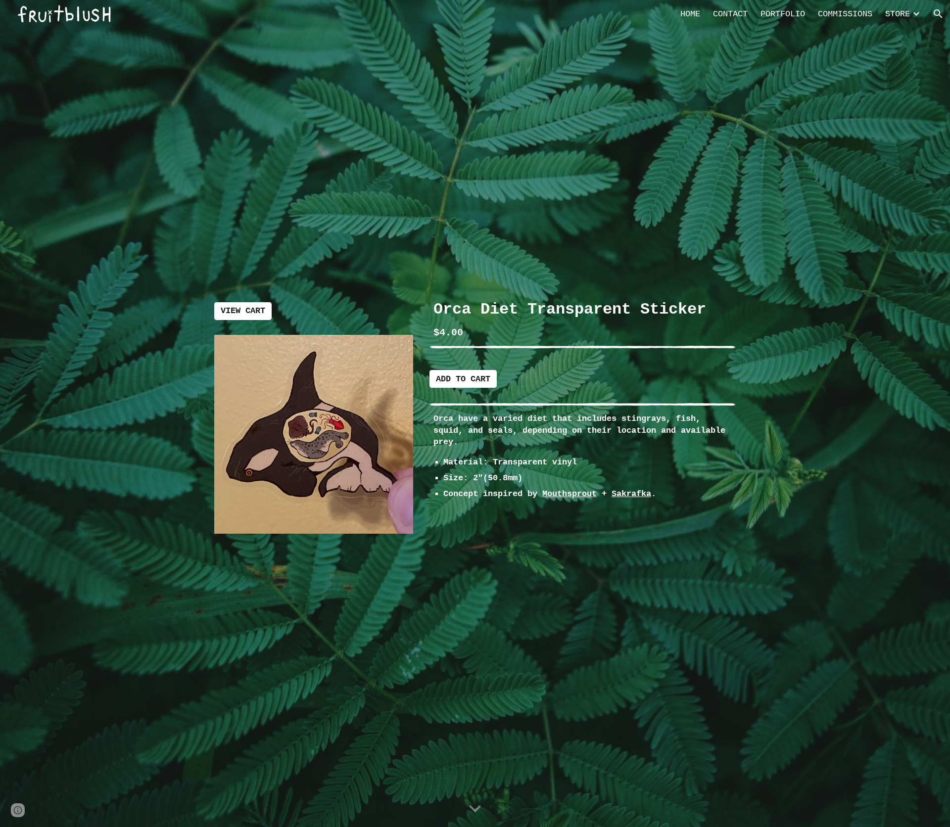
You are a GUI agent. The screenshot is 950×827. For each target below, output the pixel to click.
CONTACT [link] (730, 14)
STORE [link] (897, 14)
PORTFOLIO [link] (782, 14)
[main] (582, 319)
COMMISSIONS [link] (845, 14)
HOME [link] (690, 14)
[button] (938, 14)
